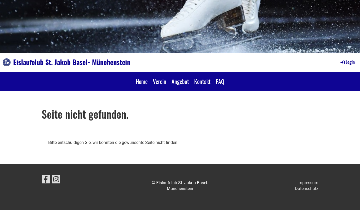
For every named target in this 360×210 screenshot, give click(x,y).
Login (350, 62)
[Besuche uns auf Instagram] (56, 181)
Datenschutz (306, 188)
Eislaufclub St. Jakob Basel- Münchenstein (71, 62)
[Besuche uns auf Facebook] (46, 181)
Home (142, 81)
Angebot (180, 81)
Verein (159, 81)
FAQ (220, 81)
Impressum (308, 182)
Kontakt (202, 81)
